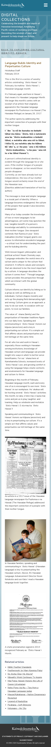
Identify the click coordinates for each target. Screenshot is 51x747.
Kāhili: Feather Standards (19, 667)
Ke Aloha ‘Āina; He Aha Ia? (20, 674)
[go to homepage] (12, 5)
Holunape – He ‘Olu (17, 708)
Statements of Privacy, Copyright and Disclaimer (25, 736)
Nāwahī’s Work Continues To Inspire (25, 677)
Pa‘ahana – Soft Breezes (19, 704)
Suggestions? (26, 740)
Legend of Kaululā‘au (17, 701)
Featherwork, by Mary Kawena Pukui (25, 670)
